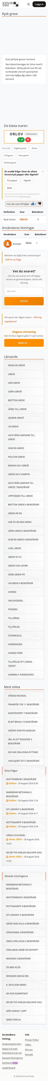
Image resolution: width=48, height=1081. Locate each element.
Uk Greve (13, 426)
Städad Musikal (17, 695)
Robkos (12, 783)
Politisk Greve (16, 456)
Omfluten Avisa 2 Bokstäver (22, 941)
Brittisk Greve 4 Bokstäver (23, 504)
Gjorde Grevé (16, 417)
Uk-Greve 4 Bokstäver (20, 583)
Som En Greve (16, 448)
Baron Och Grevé (18, 465)
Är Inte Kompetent (17, 993)
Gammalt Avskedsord (21, 674)
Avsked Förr (15, 652)
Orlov (24, 219)
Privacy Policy (32, 1039)
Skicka (24, 301)
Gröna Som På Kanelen (21, 730)
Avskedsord (15, 644)
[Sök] (28, 4)
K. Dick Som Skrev (16, 984)
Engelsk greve (20, 148)
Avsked (12, 591)
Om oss (29, 1049)
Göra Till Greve (17, 409)
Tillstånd (13, 618)
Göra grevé (23, 155)
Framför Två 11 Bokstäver (23, 704)
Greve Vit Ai (14, 556)
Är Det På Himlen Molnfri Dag (24, 852)
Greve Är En (15, 513)
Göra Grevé (15, 391)
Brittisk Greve (16, 400)
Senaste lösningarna (12, 1057)
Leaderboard (8, 1067)
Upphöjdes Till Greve (20, 495)
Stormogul (15, 635)
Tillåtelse (14, 626)
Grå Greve (14, 382)
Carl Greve (14, 548)
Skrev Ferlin (13, 1019)
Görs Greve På (16, 574)
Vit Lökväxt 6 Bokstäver (20, 809)
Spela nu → (24, 342)
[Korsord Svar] (10, 4)
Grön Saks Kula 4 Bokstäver (22, 923)
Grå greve (8, 155)
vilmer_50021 (15, 839)
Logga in (39, 4)
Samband (9, 1062)
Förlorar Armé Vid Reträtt (22, 949)
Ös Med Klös (13, 967)
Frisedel (13, 609)
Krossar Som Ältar (17, 975)
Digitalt (27, 180)
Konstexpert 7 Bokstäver (23, 713)
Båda (9, 187)
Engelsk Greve (16, 365)
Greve (34, 148)
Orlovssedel (15, 600)
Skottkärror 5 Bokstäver (21, 779)
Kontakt (29, 1054)
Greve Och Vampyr (19, 474)
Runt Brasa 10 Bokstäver (23, 721)
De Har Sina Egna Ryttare (23, 752)
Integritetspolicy (25, 196)
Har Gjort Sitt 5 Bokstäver (23, 760)
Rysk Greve (9, 219)
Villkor (28, 1044)
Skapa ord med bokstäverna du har (12, 1050)
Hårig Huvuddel (15, 835)
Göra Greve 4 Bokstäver (22, 530)
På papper (12, 180)
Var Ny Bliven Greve (19, 521)
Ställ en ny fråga (13, 259)
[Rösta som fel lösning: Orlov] (28, 139)
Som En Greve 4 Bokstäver (23, 539)
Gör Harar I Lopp (16, 1010)
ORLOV (16, 134)
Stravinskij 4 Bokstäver (20, 932)
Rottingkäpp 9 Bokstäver (21, 822)
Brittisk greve (10, 162)
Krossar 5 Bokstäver (18, 958)
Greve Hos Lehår (18, 565)
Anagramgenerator (11, 1043)
